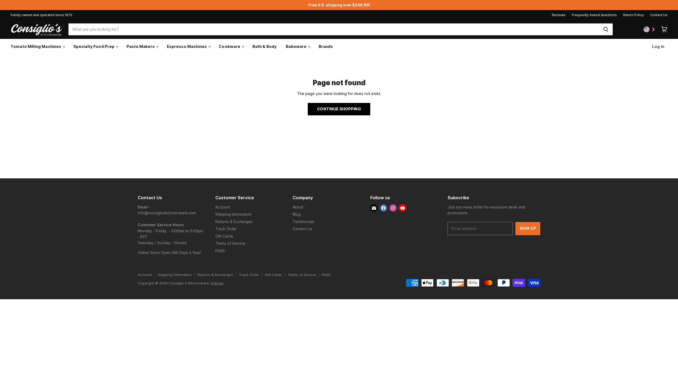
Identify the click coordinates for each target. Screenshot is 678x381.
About (298, 207)
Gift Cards (224, 236)
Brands (326, 46)
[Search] (606, 29)
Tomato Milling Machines (36, 46)
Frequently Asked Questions (594, 15)
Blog (297, 214)
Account (222, 207)
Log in (657, 46)
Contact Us (658, 15)
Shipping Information (233, 214)
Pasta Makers (141, 46)
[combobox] (333, 29)
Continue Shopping (339, 109)
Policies (217, 283)
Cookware (230, 46)
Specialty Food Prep (94, 46)
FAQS (220, 250)
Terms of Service (230, 243)
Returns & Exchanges (234, 221)
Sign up (528, 228)
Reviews (558, 15)
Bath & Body (264, 46)
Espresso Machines (187, 46)
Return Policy (633, 15)
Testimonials (303, 221)
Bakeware (296, 46)
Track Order (226, 228)
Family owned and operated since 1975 (41, 15)
